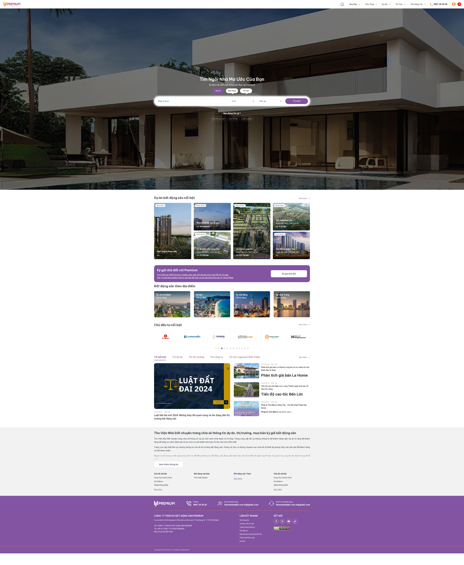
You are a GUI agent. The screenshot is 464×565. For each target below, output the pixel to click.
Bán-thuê (232, 91)
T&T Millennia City (284, 220)
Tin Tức (399, 4)
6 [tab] (230, 348)
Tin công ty (216, 356)
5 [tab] (227, 348)
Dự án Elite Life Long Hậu (208, 249)
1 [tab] (216, 348)
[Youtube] (288, 521)
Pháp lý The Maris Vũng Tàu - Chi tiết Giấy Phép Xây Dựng (284, 406)
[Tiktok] (295, 521)
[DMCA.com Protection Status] (282, 528)
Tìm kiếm (297, 101)
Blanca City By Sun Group (208, 223)
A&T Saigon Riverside (167, 251)
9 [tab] (239, 348)
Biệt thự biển (247, 119)
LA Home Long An (244, 249)
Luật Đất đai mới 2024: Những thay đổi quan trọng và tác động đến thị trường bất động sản (192, 417)
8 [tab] (236, 348)
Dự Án (385, 4)
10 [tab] (242, 348)
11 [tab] (245, 348)
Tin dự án (177, 356)
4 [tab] (224, 348)
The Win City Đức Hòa (285, 249)
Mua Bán (353, 4)
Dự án (218, 91)
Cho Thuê (369, 4)
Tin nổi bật (160, 356)
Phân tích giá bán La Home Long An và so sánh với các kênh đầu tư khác (285, 368)
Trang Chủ (342, 4)
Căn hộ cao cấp (219, 119)
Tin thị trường (196, 356)
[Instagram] (282, 521)
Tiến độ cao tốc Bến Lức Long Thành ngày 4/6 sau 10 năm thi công (284, 387)
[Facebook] (276, 521)
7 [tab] (233, 348)
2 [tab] (219, 348)
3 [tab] (222, 348)
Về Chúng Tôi (417, 4)
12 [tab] (248, 348)
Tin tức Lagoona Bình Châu (244, 356)
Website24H (185, 550)
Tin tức (246, 91)
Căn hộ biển (233, 119)
